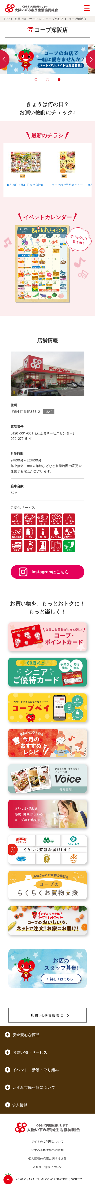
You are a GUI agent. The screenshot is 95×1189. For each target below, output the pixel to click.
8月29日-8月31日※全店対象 (25, 185)
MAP (48, 411)
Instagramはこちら (50, 571)
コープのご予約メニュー (67, 185)
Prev (4, 59)
